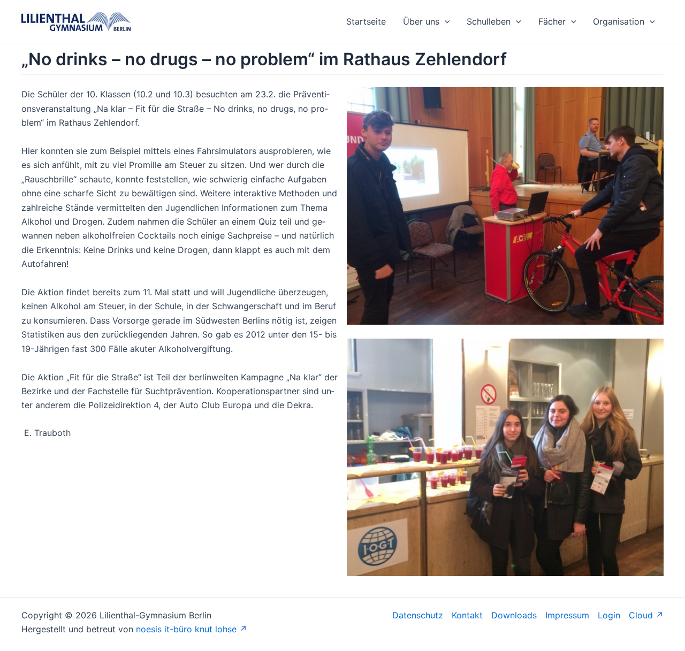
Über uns (421, 21)
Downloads (514, 615)
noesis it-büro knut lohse (186, 629)
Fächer (552, 21)
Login (609, 615)
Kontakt (467, 615)
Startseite (366, 21)
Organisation (618, 21)
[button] (444, 21)
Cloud (641, 615)
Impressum (567, 615)
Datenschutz (417, 615)
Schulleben (489, 21)
